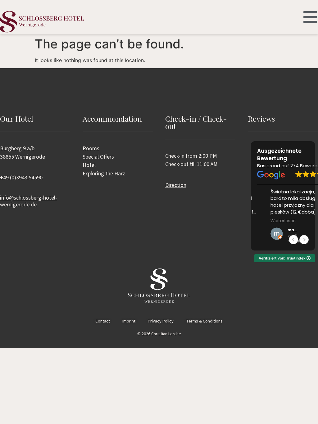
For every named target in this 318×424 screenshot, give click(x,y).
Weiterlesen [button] (269, 221)
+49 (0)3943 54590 (21, 178)
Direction (175, 185)
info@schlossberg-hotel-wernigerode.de (28, 201)
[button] (304, 239)
